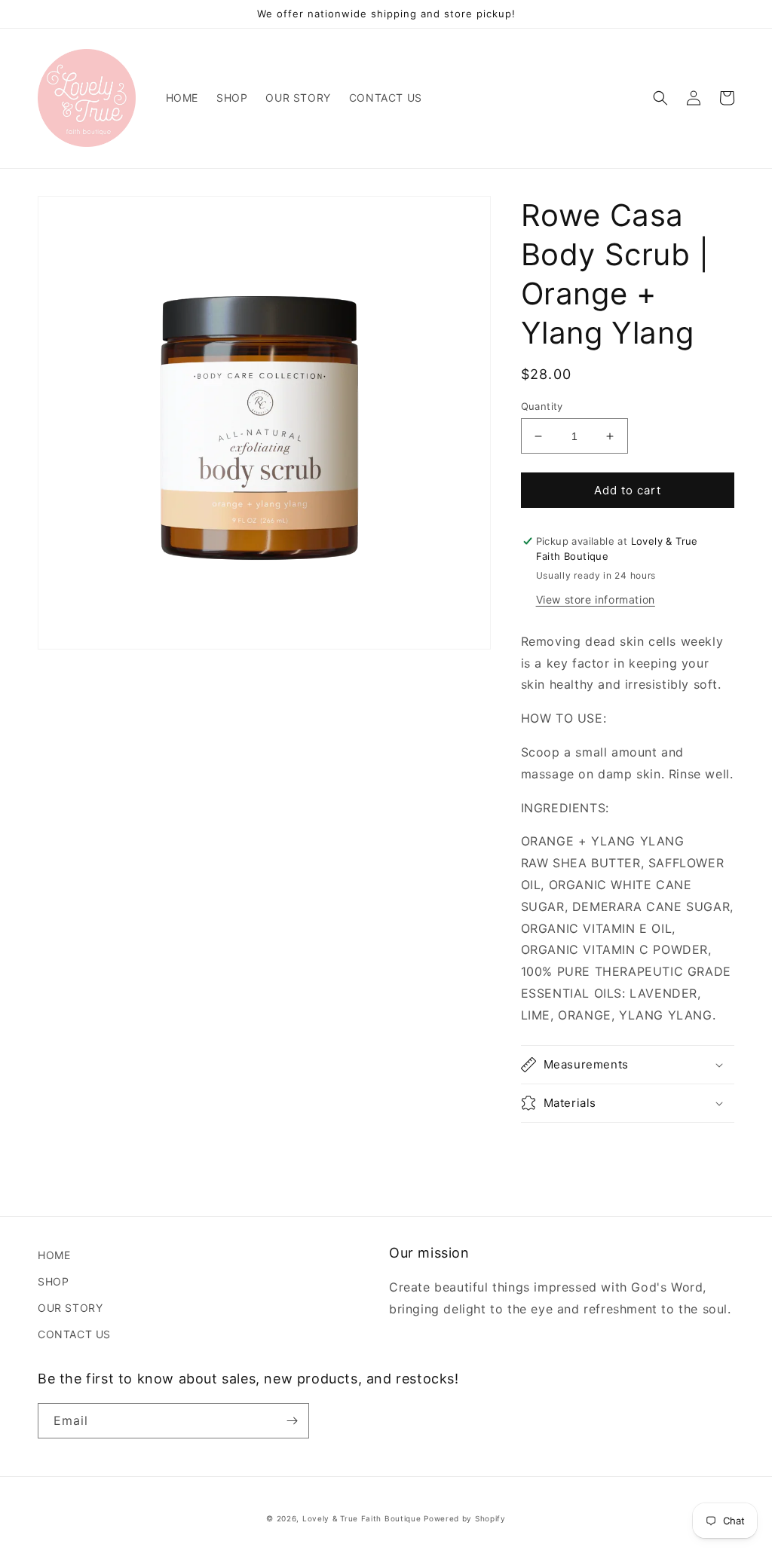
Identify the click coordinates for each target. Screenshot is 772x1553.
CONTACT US (74, 1334)
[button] (660, 98)
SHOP (53, 1281)
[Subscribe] (291, 1420)
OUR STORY (70, 1307)
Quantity (542, 406)
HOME (54, 1255)
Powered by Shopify (465, 1518)
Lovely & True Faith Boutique (361, 1518)
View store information (595, 599)
